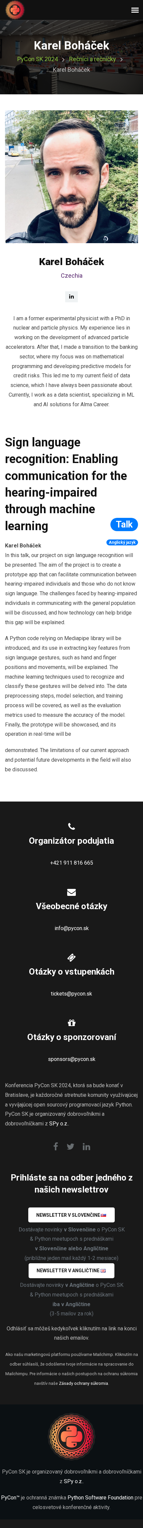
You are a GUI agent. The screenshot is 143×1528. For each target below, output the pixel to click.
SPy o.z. (58, 1123)
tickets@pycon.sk (71, 994)
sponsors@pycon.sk (71, 1059)
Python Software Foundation (100, 1497)
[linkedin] (71, 297)
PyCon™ (10, 1497)
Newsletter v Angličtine (68, 1270)
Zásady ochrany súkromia (83, 1383)
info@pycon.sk (72, 928)
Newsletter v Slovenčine (68, 1215)
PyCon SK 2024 (37, 58)
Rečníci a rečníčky (92, 58)
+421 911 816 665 (71, 863)
